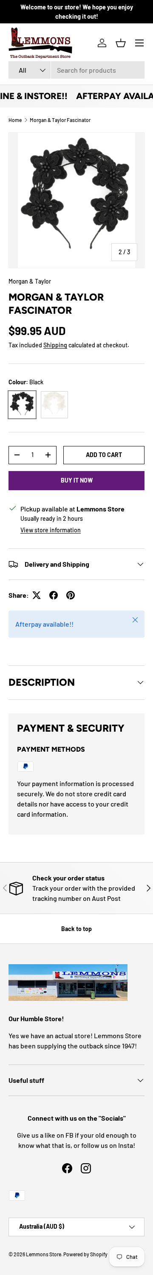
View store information (50, 530)
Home (15, 120)
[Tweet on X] (36, 595)
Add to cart (104, 454)
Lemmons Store (43, 1254)
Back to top (76, 928)
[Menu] (139, 43)
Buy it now (77, 480)
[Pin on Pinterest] (70, 595)
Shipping (55, 345)
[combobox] (76, 70)
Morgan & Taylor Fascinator (60, 120)
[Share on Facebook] (53, 595)
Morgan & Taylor (29, 281)
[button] (120, 43)
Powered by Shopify (85, 1254)
